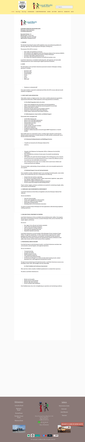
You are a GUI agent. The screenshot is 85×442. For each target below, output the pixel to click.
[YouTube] (46, 435)
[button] (31, 12)
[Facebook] (44, 435)
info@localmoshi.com (44, 419)
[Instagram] (42, 435)
